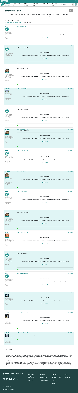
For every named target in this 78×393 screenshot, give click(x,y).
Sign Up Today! (44, 37)
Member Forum (8, 22)
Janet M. (7, 273)
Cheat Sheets (31, 379)
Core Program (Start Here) (15, 4)
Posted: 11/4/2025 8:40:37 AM (22, 67)
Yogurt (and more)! (54, 4)
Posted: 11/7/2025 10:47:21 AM (22, 232)
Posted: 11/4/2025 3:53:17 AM (22, 26)
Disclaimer (12, 389)
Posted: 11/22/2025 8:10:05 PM (22, 312)
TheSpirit (7, 26)
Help (71, 10)
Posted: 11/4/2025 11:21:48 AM (22, 129)
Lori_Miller (7, 292)
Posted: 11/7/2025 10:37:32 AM (22, 211)
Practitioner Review (44, 380)
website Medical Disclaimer (37, 353)
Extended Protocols (56, 376)
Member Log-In (4, 1)
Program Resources (25, 4)
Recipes (48, 3)
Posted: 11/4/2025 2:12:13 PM (22, 171)
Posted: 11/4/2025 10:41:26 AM (22, 108)
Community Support (35, 4)
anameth (7, 45)
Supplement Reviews (44, 381)
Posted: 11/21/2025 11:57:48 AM (22, 273)
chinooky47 (8, 88)
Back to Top (70, 45)
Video (53, 380)
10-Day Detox (31, 376)
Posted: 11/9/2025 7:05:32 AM (22, 252)
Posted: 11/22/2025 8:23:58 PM (22, 332)
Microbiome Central (56, 377)
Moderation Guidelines (44, 365)
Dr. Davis (7, 232)
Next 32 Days (30, 380)
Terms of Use (6, 389)
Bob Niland (7, 67)
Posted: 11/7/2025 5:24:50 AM (22, 191)
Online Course (31, 377)
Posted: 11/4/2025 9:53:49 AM (22, 88)
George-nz (7, 312)
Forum (43, 3)
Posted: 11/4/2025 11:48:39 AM (22, 150)
